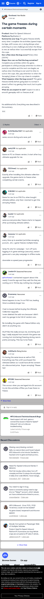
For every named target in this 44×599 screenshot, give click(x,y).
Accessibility (30, 565)
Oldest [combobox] (37, 125)
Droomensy (12, 294)
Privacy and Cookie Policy (11, 588)
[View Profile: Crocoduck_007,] (5, 467)
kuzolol (10, 214)
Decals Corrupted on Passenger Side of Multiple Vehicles (24, 525)
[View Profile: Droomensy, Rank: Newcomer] (4, 295)
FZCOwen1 (12, 168)
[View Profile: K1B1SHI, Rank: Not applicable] (4, 192)
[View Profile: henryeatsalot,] (5, 449)
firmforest (13, 16)
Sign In (38, 3)
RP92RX (11, 379)
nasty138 (11, 148)
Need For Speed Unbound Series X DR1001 (23, 467)
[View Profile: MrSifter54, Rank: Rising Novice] (4, 352)
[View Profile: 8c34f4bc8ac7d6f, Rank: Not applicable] (4, 132)
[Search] (24, 3)
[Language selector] (19, 3)
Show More (7, 401)
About (17, 565)
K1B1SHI (11, 191)
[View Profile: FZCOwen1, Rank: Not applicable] (4, 170)
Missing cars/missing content (21, 447)
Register (31, 3)
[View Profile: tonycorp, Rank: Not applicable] (4, 235)
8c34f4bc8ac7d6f (15, 131)
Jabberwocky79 (14, 537)
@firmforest (7, 277)
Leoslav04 (12, 271)
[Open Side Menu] (3, 3)
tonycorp (11, 234)
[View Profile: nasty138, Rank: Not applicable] (4, 149)
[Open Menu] (40, 9)
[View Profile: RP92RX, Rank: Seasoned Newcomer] (4, 380)
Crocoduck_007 (15, 479)
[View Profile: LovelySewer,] (5, 507)
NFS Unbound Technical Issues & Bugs (16, 9)
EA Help (5, 565)
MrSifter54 (12, 351)
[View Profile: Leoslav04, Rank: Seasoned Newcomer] (4, 273)
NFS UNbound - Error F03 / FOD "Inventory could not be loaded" (22, 506)
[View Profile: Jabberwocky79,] (5, 525)
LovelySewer (13, 516)
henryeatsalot (14, 458)
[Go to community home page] (10, 3)
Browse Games (9, 560)
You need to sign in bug (18, 487)
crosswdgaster (14, 497)
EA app (24, 560)
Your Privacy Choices (22, 596)
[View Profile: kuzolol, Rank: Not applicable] (4, 215)
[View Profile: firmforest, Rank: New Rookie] (4, 17)
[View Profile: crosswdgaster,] (5, 488)
